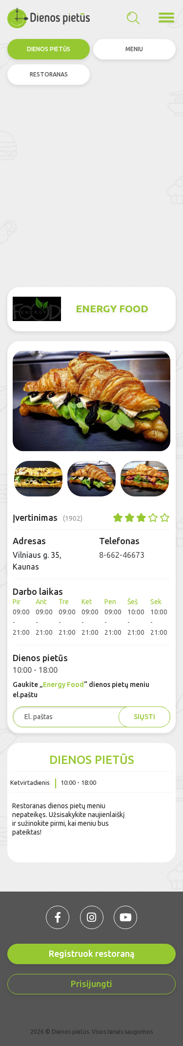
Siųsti (144, 717)
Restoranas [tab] (49, 74)
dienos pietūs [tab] (48, 49)
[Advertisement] (91, 186)
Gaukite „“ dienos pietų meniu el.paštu (81, 690)
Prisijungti (91, 984)
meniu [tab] (134, 49)
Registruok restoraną (92, 953)
